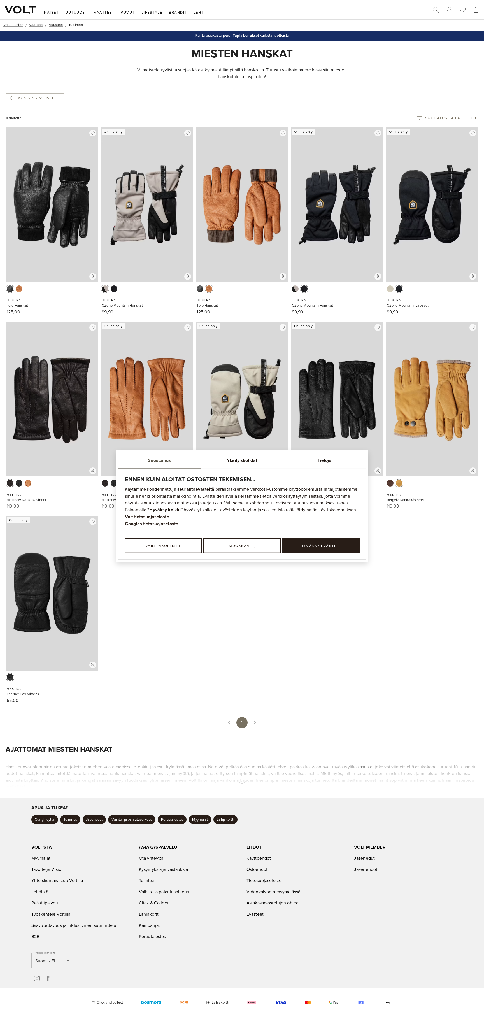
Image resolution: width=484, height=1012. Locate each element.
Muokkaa (239, 545)
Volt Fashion (13, 24)
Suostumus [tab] (159, 460)
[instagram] (37, 978)
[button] (44, 819)
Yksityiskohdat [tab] (242, 460)
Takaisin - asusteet (37, 98)
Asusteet (56, 24)
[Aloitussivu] (20, 10)
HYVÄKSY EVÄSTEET (321, 545)
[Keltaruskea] (399, 483)
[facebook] (48, 978)
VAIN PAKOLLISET (163, 545)
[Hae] (435, 9)
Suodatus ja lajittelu (450, 117)
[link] (449, 9)
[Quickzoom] (92, 276)
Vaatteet (36, 24)
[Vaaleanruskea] (19, 288)
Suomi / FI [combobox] (45, 961)
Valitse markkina (45, 953)
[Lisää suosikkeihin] (92, 133)
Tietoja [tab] (325, 460)
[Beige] (105, 288)
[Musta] (10, 288)
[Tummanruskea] (10, 483)
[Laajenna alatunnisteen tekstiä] (242, 773)
